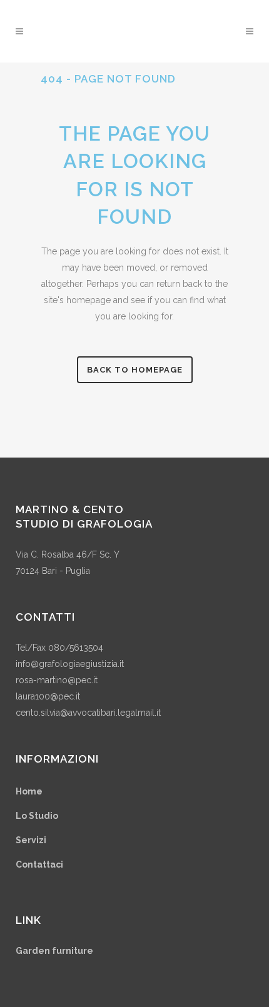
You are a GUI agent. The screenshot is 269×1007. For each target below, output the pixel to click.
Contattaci (39, 864)
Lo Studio (37, 816)
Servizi (31, 840)
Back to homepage (135, 369)
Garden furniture (54, 951)
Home (29, 791)
